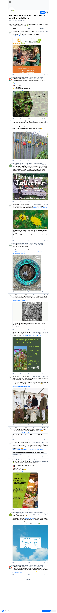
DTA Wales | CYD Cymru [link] (19, 78)
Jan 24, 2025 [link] (45, 514)
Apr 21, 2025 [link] (40, 244)
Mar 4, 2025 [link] (45, 332)
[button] (10, 2)
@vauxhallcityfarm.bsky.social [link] (29, 244)
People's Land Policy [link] (18, 164)
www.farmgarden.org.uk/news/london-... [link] (22, 386)
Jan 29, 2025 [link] (45, 461)
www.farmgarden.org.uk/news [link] (36, 131)
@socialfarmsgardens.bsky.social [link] (40, 31)
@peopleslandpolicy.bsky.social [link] (31, 164)
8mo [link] (47, 31)
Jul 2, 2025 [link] (45, 204)
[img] (28, 5)
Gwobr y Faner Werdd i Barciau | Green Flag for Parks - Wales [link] (23, 514)
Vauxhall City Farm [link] (17, 244)
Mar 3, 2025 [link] (45, 376)
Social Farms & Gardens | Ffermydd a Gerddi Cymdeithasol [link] (24, 31)
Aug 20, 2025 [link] (40, 78)
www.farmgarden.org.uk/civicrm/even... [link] (22, 35)
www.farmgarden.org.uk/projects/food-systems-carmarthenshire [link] (28, 432)
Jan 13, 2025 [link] (40, 566)
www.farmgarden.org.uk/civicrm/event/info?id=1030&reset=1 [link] (27, 471)
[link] (12, 22)
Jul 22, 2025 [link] (45, 121)
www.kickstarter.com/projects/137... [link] (21, 300)
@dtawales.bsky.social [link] (30, 78)
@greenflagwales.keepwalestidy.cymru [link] (37, 514)
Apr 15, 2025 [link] (45, 294)
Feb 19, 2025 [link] (45, 427)
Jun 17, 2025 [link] (42, 164)
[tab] (14, 28)
